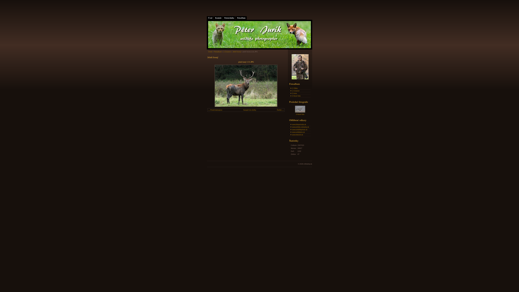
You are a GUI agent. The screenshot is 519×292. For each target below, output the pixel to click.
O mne (294, 93)
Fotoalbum (241, 17)
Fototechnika (229, 17)
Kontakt (218, 17)
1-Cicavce (227, 52)
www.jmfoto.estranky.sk (300, 127)
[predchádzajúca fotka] (212, 86)
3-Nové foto (296, 96)
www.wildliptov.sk (298, 132)
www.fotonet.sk (297, 135)
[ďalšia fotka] (280, 86)
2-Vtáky (295, 88)
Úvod (210, 17)
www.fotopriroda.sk (299, 124)
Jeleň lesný (237, 52)
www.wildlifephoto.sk (299, 130)
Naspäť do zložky (249, 110)
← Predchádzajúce (215, 110)
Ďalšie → (280, 110)
